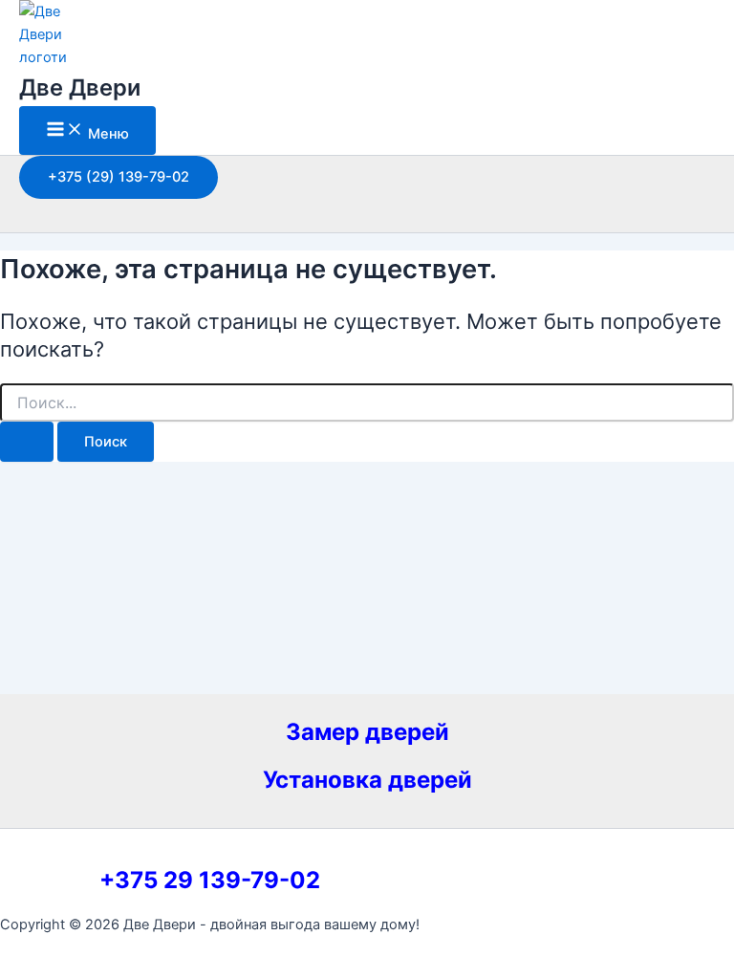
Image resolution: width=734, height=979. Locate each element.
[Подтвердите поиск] (27, 442)
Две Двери (79, 87)
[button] (118, 177)
